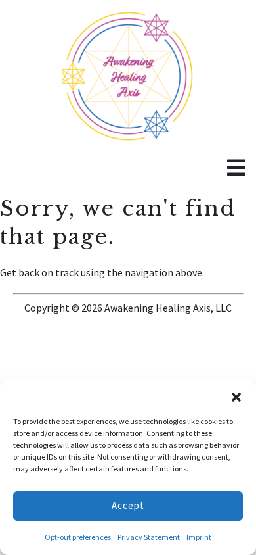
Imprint (198, 537)
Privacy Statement (148, 537)
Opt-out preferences (78, 537)
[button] (236, 395)
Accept (128, 505)
